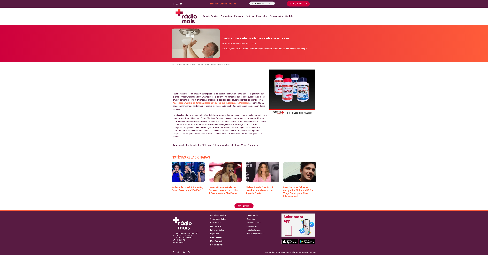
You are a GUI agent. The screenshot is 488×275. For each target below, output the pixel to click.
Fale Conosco (252, 226)
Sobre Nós (251, 219)
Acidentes (184, 145)
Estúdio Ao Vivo (210, 16)
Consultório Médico (218, 215)
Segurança (253, 145)
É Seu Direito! (215, 223)
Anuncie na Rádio (254, 223)
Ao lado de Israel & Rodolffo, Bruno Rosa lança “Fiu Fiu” (187, 189)
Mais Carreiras (216, 237)
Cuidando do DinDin (218, 219)
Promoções (226, 16)
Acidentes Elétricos (201, 145)
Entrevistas (261, 16)
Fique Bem (214, 234)
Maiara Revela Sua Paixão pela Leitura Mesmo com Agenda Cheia (260, 190)
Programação (276, 16)
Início (173, 64)
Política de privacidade (255, 234)
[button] (244, 205)
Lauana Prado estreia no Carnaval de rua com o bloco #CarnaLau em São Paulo (224, 190)
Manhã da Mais (189, 64)
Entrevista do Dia (220, 145)
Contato (289, 16)
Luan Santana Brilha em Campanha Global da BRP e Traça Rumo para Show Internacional (298, 191)
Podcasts (238, 16)
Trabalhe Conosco (254, 230)
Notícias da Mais (216, 245)
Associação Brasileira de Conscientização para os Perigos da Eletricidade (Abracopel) (211, 103)
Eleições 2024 (215, 226)
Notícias (250, 16)
